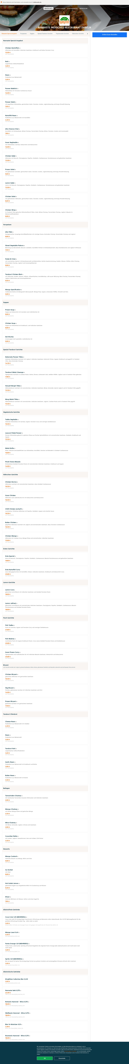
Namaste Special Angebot (9, 33)
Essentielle (62, 1058)
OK (45, 1058)
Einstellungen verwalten (70, 1051)
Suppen (32, 33)
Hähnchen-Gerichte (78, 33)
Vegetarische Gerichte (62, 33)
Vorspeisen (23, 33)
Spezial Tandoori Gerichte (45, 33)
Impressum (83, 8)
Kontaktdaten (72, 8)
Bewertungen (60, 8)
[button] (87, 33)
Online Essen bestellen (109, 35)
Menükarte (48, 8)
